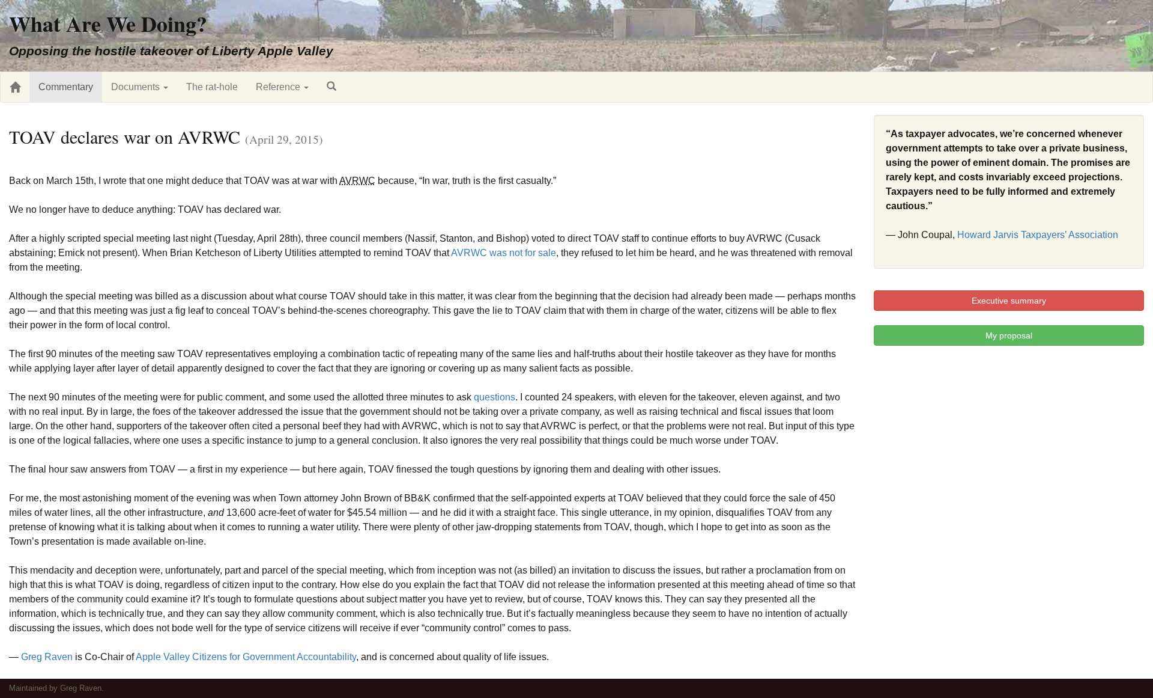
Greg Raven (47, 657)
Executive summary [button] (1009, 300)
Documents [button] (136, 87)
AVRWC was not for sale (503, 253)
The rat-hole (212, 87)
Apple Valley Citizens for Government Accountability (246, 657)
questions (494, 397)
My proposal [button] (1008, 335)
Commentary (65, 87)
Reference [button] (279, 87)
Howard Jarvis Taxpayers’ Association (1037, 235)
